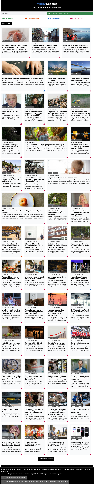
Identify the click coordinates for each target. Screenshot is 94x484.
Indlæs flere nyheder (46, 458)
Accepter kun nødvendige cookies (15, 477)
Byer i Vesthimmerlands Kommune (58, 13)
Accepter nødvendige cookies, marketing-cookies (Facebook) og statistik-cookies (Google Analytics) (36, 481)
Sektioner (5, 13)
